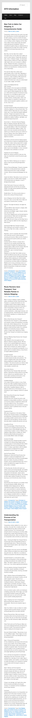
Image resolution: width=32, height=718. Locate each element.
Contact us (20, 15)
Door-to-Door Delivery (13, 504)
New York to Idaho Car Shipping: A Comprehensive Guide (13, 26)
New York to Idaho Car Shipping (11, 277)
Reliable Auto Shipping (14, 507)
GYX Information (11, 9)
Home (6, 15)
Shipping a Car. (12, 715)
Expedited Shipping (8, 505)
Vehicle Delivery (19, 715)
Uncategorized (11, 270)
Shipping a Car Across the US (10, 279)
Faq (5, 18)
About (10, 15)
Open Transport (21, 277)
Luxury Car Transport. (18, 505)
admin (17, 31)
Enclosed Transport (17, 275)
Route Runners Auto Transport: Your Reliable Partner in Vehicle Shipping (12, 290)
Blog (15, 15)
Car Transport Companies (18, 711)
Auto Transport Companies (14, 501)
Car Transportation (17, 712)
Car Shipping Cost (20, 272)
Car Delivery (12, 272)
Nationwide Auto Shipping (20, 276)
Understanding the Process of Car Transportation (11, 517)
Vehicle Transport (23, 508)
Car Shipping (17, 503)
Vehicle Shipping (7, 280)
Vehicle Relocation (22, 279)
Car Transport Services (16, 273)
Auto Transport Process (12, 709)
